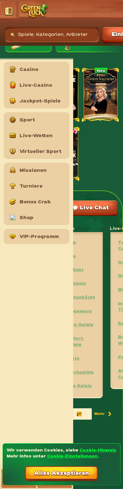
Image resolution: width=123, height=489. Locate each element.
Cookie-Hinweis (97, 450)
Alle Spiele (79, 386)
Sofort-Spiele (76, 341)
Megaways (79, 311)
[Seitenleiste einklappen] (9, 11)
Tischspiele (80, 372)
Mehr (103, 415)
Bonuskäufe (81, 297)
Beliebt (75, 270)
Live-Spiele (80, 325)
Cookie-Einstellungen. (73, 456)
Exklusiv (76, 283)
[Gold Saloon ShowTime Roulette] (101, 96)
